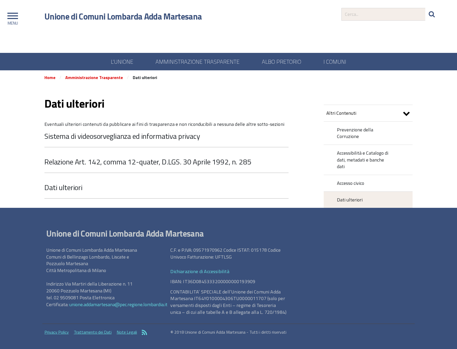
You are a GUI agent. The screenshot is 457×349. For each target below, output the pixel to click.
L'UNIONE (122, 61)
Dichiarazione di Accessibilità (199, 271)
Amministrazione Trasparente (94, 77)
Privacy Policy (56, 332)
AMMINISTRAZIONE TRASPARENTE (198, 61)
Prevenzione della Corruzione (355, 133)
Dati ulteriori (63, 187)
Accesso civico (350, 183)
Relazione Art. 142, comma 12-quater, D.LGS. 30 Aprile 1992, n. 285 (148, 161)
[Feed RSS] (144, 333)
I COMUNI (334, 61)
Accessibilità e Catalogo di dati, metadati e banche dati (362, 159)
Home (50, 77)
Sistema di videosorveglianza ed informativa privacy (122, 136)
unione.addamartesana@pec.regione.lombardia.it (118, 304)
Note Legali (127, 332)
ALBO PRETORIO (281, 61)
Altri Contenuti (341, 113)
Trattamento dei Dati (93, 332)
